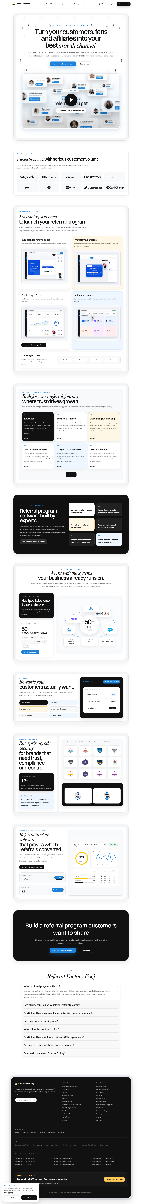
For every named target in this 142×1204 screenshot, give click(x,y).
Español (42, 1132)
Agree (29, 1197)
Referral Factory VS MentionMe (63, 1158)
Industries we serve (102, 1089)
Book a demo (85, 64)
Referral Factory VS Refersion (101, 1164)
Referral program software (70, 1086)
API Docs (65, 1120)
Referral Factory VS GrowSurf (63, 1161)
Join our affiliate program (114, 1179)
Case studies (100, 1098)
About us (99, 1095)
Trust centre (104, 1145)
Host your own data (68, 1095)
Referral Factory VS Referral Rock (102, 1158)
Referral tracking (67, 1102)
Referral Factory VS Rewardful (24, 1158)
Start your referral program (62, 64)
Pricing (76, 4)
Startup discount (101, 1102)
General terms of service (22, 1145)
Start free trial (124, 4)
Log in (112, 4)
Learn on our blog (101, 1111)
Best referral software (69, 1114)
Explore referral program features (33, 541)
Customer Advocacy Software (71, 1105)
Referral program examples (104, 1114)
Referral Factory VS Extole (23, 1164)
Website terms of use (51, 1145)
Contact (99, 1120)
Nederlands (51, 1132)
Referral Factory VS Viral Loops (25, 1161)
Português (61, 1132)
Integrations (66, 1089)
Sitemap (98, 1117)
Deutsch (25, 1132)
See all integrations (30, 652)
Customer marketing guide (104, 1105)
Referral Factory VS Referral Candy (103, 1161)
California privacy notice (69, 1145)
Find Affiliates (66, 1117)
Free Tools (65, 1111)
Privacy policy (37, 1145)
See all (71, 474)
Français (34, 1132)
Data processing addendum (88, 1145)
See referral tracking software (33, 345)
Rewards (64, 1098)
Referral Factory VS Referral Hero (64, 1164)
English (17, 1132)
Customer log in (101, 1086)
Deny (12, 1197)
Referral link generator (69, 1108)
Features (65, 1092)
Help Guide (99, 1108)
